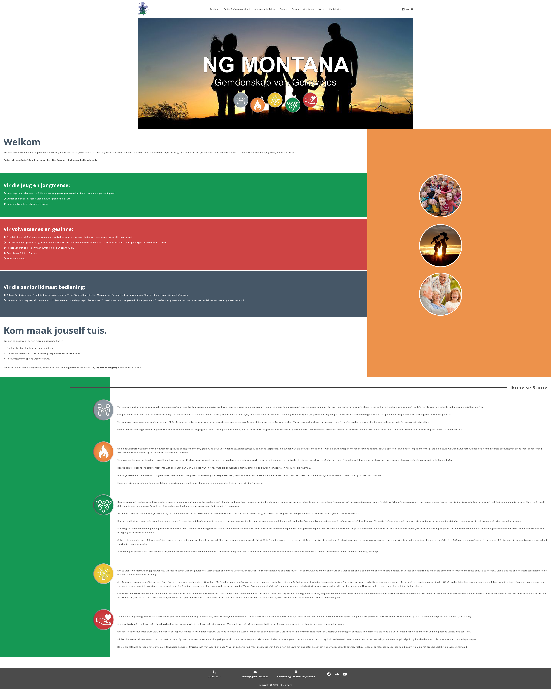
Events (295, 9)
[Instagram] (412, 9)
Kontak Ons (335, 9)
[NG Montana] (143, 9)
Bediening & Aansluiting (237, 9)
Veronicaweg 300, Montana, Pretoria (296, 676)
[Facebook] (403, 9)
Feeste (283, 9)
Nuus (321, 9)
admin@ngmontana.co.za (255, 676)
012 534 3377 (214, 676)
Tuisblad (214, 9)
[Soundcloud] (407, 9)
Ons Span (308, 9)
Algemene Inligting (264, 9)
